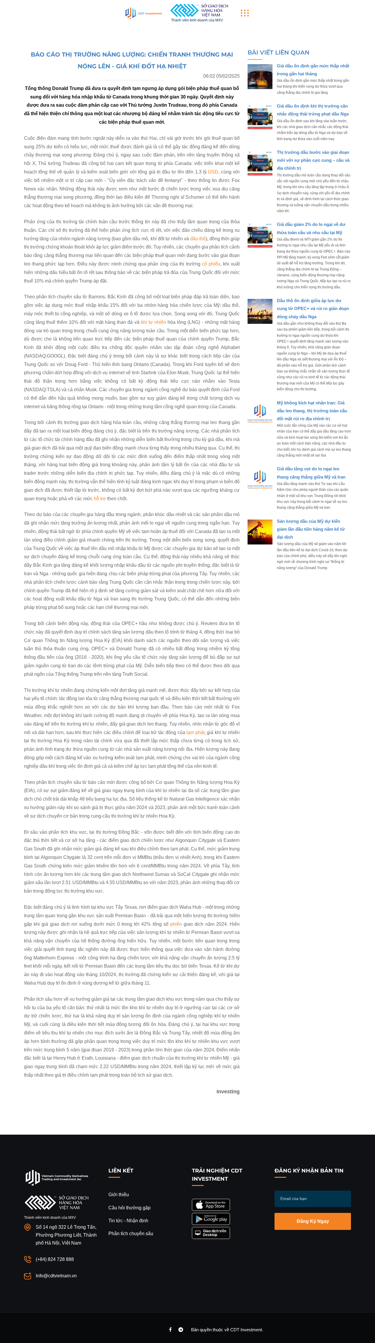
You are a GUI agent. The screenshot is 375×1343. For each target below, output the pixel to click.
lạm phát (195, 732)
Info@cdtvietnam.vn (56, 1275)
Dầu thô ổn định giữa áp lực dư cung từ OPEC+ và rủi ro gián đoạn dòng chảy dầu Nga (313, 308)
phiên (176, 924)
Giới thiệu (118, 1194)
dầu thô (198, 238)
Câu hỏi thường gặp (129, 1207)
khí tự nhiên (153, 322)
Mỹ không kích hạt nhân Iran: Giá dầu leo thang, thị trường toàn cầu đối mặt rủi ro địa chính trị (312, 410)
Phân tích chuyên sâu (130, 1233)
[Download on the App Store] (211, 1205)
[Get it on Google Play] (211, 1219)
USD (213, 171)
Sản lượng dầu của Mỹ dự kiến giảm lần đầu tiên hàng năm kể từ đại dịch (311, 529)
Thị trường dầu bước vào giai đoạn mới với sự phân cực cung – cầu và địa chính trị (313, 160)
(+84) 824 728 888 (55, 1259)
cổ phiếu (211, 263)
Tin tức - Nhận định (128, 1220)
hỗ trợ (100, 498)
